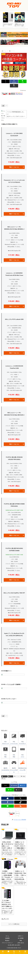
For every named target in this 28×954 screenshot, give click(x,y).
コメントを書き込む (14, 924)
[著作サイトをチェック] (7, 798)
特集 (21, 940)
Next (27, 19)
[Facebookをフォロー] (7, 802)
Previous (1, 19)
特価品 (23, 776)
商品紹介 (7, 940)
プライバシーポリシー (7, 942)
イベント (5, 776)
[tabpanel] (8, 19)
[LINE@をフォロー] (7, 806)
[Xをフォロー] (20, 798)
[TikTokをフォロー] (20, 802)
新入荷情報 (20, 938)
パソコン (18, 776)
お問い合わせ (20, 942)
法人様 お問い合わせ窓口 (14, 945)
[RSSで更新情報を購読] (20, 806)
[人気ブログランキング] (11, 93)
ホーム (7, 936)
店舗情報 (7, 938)
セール (11, 776)
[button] (14, 85)
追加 (4, 778)
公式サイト (20, 936)
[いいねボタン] (3, 105)
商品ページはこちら (14, 167)
